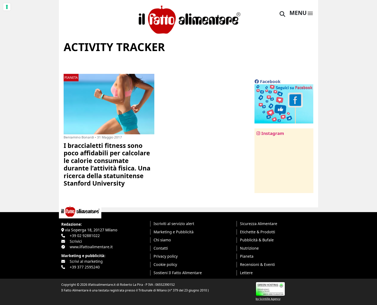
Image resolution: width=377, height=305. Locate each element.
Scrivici (76, 241)
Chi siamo (162, 240)
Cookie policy (165, 264)
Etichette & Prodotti (257, 231)
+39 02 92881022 (85, 235)
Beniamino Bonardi (79, 137)
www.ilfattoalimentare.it (91, 246)
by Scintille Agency (268, 299)
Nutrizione (249, 248)
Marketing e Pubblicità (174, 231)
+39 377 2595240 (85, 267)
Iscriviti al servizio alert (174, 223)
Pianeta (246, 256)
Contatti (161, 248)
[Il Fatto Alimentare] (188, 19)
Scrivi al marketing (86, 261)
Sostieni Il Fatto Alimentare (178, 272)
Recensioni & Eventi (257, 264)
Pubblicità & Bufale (257, 240)
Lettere (246, 272)
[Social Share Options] (260, 188)
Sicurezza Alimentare (258, 223)
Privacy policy (166, 256)
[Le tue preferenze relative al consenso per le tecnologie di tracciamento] (7, 7)
